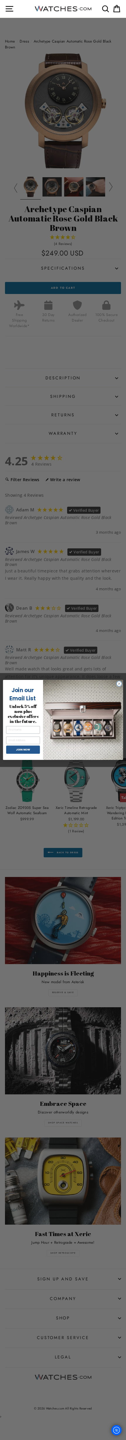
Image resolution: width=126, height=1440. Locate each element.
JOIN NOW (23, 750)
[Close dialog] (119, 684)
